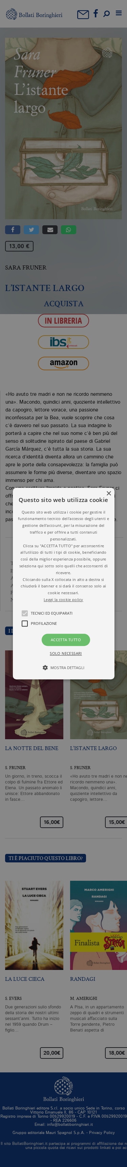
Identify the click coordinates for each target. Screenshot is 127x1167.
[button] (63, 584)
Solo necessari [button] (66, 653)
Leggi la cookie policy (63, 599)
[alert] (63, 583)
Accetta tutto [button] (66, 639)
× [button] (108, 493)
